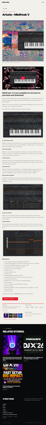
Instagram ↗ (5, 416)
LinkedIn (27, 307)
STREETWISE (5, 2)
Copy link (41, 307)
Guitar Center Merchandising (10, 414)
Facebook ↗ (10, 416)
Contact (5, 411)
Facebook (32, 307)
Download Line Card (8, 412)
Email (37, 307)
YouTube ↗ (16, 416)
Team (4, 409)
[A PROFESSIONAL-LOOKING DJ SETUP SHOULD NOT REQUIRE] (20, 315)
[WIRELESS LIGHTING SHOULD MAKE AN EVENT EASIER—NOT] (15, 315)
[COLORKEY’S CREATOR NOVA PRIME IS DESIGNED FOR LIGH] (6, 315)
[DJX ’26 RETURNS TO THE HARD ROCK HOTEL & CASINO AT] (11, 315)
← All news (4, 8)
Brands (4, 404)
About (4, 407)
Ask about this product (10, 298)
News (4, 405)
